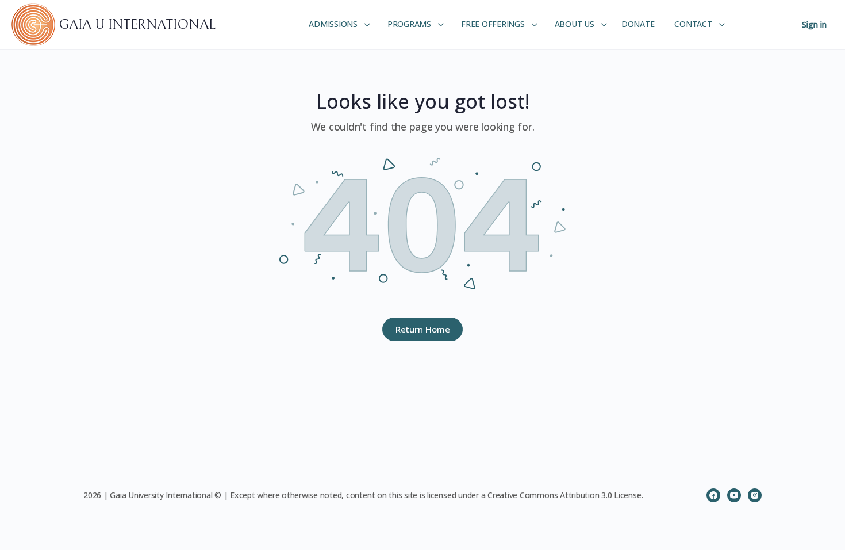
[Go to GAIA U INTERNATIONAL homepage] (35, 24)
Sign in (814, 24)
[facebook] (713, 495)
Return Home (422, 329)
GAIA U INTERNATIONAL (137, 25)
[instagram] (755, 495)
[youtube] (734, 495)
